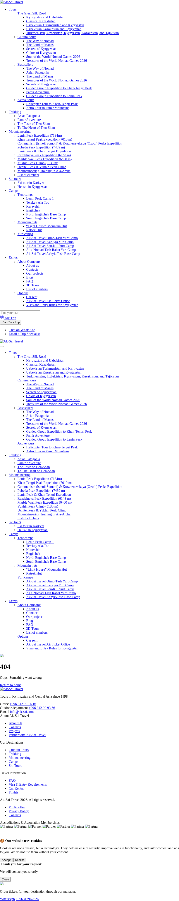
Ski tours (15, 179)
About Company (29, 261)
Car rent (31, 297)
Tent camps (25, 194)
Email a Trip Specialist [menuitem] (24, 334)
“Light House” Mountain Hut (46, 226)
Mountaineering (20, 131)
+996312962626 (27, 899)
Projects (14, 731)
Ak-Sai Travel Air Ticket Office (48, 301)
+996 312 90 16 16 (23, 704)
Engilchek (33, 210)
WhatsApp (7, 899)
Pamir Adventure (38, 92)
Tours (13, 9)
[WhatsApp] (4, 836)
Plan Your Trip (11, 322)
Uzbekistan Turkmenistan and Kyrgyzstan (55, 25)
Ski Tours (15, 765)
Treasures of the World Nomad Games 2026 (56, 60)
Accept (6, 860)
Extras (13, 257)
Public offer (17, 807)
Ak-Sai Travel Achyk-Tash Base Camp (53, 254)
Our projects (34, 273)
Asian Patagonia (37, 72)
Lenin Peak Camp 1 (40, 198)
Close (5, 879)
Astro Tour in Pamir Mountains (47, 108)
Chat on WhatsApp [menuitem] (22, 330)
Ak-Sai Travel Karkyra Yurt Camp (50, 242)
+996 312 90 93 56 (42, 708)
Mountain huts (27, 222)
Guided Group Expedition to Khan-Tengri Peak (59, 88)
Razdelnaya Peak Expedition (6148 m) (44, 155)
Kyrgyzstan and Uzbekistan (45, 17)
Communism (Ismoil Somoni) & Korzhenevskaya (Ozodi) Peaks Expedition (69, 143)
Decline (19, 860)
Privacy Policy (19, 811)
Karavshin (33, 206)
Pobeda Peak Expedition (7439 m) (41, 147)
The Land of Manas (39, 45)
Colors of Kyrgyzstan (41, 53)
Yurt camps (25, 234)
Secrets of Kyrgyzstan (41, 49)
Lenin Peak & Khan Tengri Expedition (44, 151)
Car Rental (16, 788)
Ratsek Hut (34, 230)
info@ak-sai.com (22, 712)
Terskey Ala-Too (37, 202)
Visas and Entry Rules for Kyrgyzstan (52, 305)
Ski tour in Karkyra (30, 183)
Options (22, 293)
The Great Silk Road (31, 13)
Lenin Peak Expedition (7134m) (39, 135)
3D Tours (32, 285)
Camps (13, 190)
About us (32, 265)
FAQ (29, 281)
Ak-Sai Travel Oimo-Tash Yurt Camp (52, 238)
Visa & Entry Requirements (28, 784)
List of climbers (28, 175)
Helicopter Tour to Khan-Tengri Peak (52, 104)
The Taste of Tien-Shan (33, 123)
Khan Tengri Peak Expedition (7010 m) (44, 139)
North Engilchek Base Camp (46, 214)
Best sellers (25, 64)
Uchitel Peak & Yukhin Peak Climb (41, 167)
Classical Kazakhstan (40, 21)
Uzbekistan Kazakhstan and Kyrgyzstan (53, 29)
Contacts (32, 269)
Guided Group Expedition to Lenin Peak (54, 96)
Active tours (25, 100)
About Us (15, 723)
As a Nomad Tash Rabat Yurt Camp (51, 250)
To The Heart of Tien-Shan (36, 127)
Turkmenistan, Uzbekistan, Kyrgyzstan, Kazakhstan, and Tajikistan (72, 33)
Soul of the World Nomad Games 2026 (53, 56)
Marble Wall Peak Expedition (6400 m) (44, 159)
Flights (13, 792)
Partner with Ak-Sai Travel (27, 735)
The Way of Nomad (40, 41)
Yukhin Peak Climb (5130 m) (37, 163)
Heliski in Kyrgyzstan (32, 187)
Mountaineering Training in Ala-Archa (44, 171)
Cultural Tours (19, 750)
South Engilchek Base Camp (46, 218)
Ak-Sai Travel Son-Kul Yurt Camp (50, 246)
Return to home (10, 685)
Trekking (15, 112)
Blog (29, 277)
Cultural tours (26, 37)
